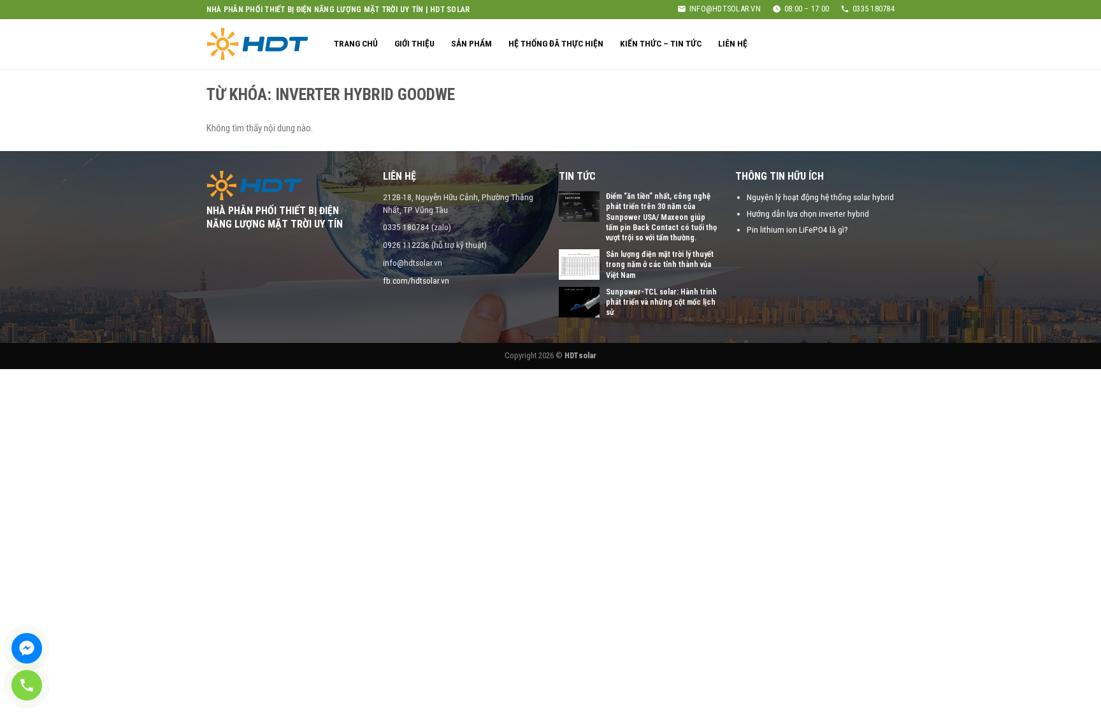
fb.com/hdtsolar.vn (416, 280)
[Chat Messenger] (26, 648)
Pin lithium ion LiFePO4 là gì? (797, 229)
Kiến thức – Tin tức (661, 43)
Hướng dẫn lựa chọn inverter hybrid (808, 213)
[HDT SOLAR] (257, 43)
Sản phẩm (471, 43)
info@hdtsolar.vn (725, 8)
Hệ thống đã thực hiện (555, 43)
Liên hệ (732, 43)
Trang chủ (356, 43)
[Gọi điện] (26, 685)
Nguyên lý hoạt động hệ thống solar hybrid (820, 197)
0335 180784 (874, 8)
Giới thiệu (414, 43)
